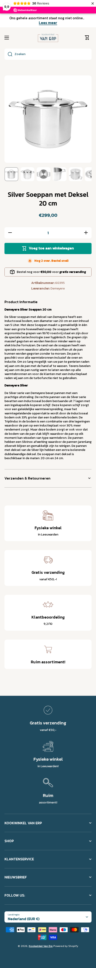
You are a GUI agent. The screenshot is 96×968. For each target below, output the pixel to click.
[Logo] (48, 37)
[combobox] (48, 54)
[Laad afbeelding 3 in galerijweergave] (43, 174)
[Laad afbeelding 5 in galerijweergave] (76, 174)
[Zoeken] (8, 54)
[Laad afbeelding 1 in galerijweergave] (11, 174)
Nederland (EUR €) (24, 918)
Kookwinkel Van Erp (41, 946)
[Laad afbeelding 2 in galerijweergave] (27, 174)
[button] (88, 37)
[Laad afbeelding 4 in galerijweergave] (60, 174)
